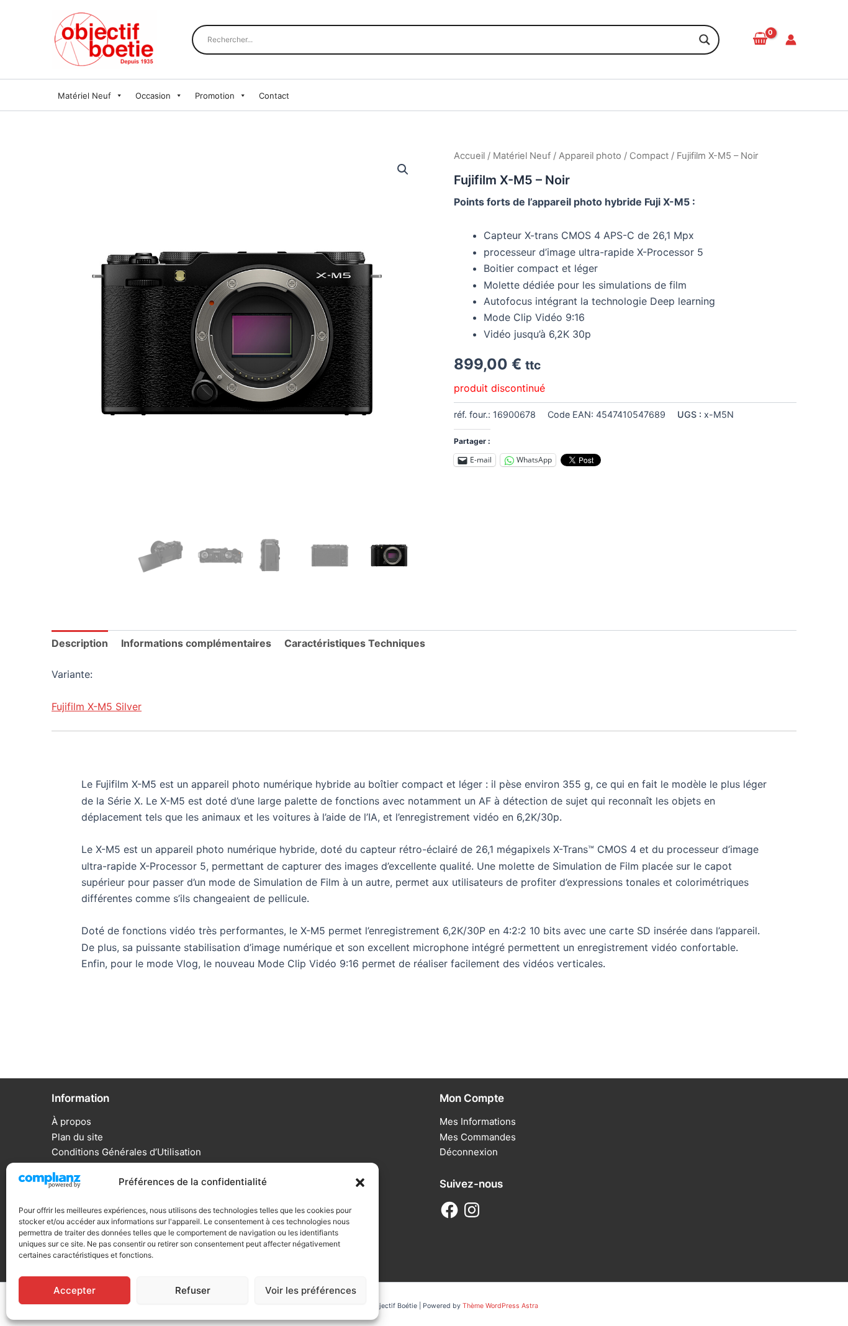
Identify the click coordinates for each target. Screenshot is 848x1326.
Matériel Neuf (84, 96)
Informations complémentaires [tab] (196, 643)
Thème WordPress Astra (500, 1306)
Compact (649, 155)
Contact (274, 96)
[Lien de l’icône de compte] (790, 39)
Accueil (469, 155)
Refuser (192, 1290)
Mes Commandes (478, 1137)
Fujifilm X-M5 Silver (97, 706)
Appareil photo (590, 155)
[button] (360, 1182)
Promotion (215, 96)
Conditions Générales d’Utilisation (126, 1152)
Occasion (153, 96)
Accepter (74, 1290)
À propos (71, 1121)
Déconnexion (469, 1152)
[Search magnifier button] (704, 39)
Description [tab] (80, 643)
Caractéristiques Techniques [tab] (354, 643)
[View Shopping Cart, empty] (760, 39)
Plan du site (77, 1137)
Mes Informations (478, 1121)
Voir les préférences (310, 1290)
